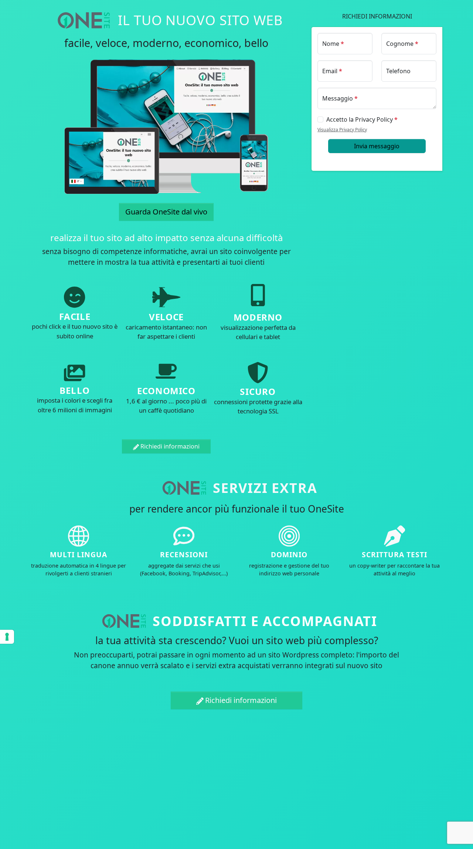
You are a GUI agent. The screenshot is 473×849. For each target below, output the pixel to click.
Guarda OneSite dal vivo (166, 212)
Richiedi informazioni (170, 446)
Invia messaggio (376, 146)
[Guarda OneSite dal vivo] (166, 126)
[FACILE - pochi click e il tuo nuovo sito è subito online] (74, 298)
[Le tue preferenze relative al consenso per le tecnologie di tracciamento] (7, 637)
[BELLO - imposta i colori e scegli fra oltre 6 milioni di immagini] (74, 373)
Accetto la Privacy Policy (362, 119)
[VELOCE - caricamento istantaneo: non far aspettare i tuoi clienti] (166, 298)
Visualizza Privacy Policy (342, 129)
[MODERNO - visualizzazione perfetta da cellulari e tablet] (258, 298)
